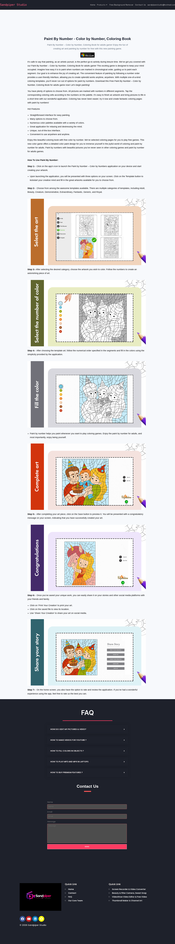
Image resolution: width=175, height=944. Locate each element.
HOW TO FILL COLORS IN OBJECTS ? (67, 750)
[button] (87, 729)
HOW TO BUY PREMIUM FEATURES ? (66, 772)
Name (50, 802)
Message (51, 821)
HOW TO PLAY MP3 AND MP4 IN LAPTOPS (69, 761)
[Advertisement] (13, 95)
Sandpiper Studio (13, 4)
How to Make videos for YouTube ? (68, 740)
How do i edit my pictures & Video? (68, 729)
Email (49, 811)
